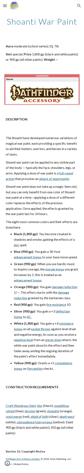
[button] (5, 5)
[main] (42, 21)
